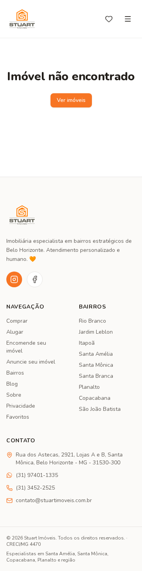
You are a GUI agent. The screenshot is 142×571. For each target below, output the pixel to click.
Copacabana (94, 398)
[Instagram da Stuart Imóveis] (14, 279)
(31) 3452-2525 (35, 488)
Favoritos (17, 417)
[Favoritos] (109, 19)
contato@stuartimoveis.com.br (54, 500)
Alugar (14, 332)
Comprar (17, 321)
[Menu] (128, 19)
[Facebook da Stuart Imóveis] (35, 279)
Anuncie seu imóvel (30, 362)
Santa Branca (96, 376)
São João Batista (100, 409)
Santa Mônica (96, 365)
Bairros (15, 373)
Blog (12, 384)
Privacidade (20, 406)
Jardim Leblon (96, 332)
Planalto (89, 387)
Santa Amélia (96, 354)
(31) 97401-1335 (37, 475)
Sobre (13, 395)
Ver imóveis (71, 100)
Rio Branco (92, 321)
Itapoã (87, 343)
